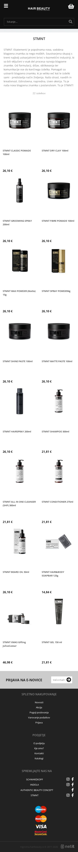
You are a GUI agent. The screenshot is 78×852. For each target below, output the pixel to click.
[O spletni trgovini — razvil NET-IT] (67, 846)
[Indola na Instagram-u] (68, 784)
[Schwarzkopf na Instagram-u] (68, 779)
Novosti (39, 702)
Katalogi (39, 758)
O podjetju (39, 743)
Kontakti (39, 753)
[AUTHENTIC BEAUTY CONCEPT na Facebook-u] (72, 790)
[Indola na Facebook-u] (72, 784)
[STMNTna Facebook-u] (72, 795)
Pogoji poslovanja (39, 712)
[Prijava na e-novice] (68, 679)
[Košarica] (70, 6)
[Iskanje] (70, 21)
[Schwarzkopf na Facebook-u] (72, 779)
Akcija (39, 707)
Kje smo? (39, 748)
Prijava (63, 7)
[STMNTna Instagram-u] (68, 795)
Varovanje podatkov (39, 717)
